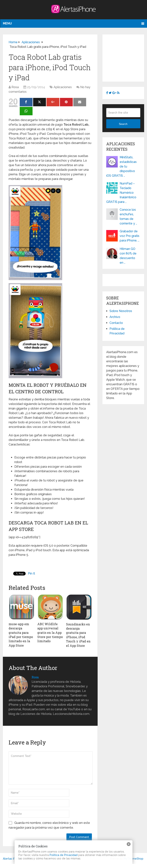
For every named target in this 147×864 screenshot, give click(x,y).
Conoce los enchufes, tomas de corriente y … (128, 216)
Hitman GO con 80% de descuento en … (128, 255)
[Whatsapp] (26, 111)
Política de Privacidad (64, 855)
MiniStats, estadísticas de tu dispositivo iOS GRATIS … (121, 166)
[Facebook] (26, 102)
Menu (7, 23)
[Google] (53, 102)
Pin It (31, 573)
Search (123, 123)
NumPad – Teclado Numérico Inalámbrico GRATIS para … (121, 193)
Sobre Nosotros (120, 311)
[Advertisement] (126, 57)
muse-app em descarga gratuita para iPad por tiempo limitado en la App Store (21, 634)
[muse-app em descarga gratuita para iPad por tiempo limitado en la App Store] (21, 607)
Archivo (114, 317)
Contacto (116, 323)
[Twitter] (39, 102)
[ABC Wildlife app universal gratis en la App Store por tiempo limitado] (50, 607)
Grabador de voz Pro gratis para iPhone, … (129, 235)
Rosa (15, 87)
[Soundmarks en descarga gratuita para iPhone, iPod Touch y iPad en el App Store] (79, 607)
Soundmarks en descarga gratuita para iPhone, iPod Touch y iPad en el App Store (78, 635)
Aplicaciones (63, 87)
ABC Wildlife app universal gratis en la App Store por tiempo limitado (50, 632)
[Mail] (79, 102)
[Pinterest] (66, 102)
